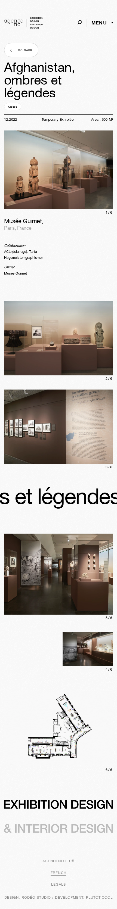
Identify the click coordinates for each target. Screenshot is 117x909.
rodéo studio (36, 897)
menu (99, 23)
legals (58, 884)
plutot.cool (99, 897)
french (58, 872)
